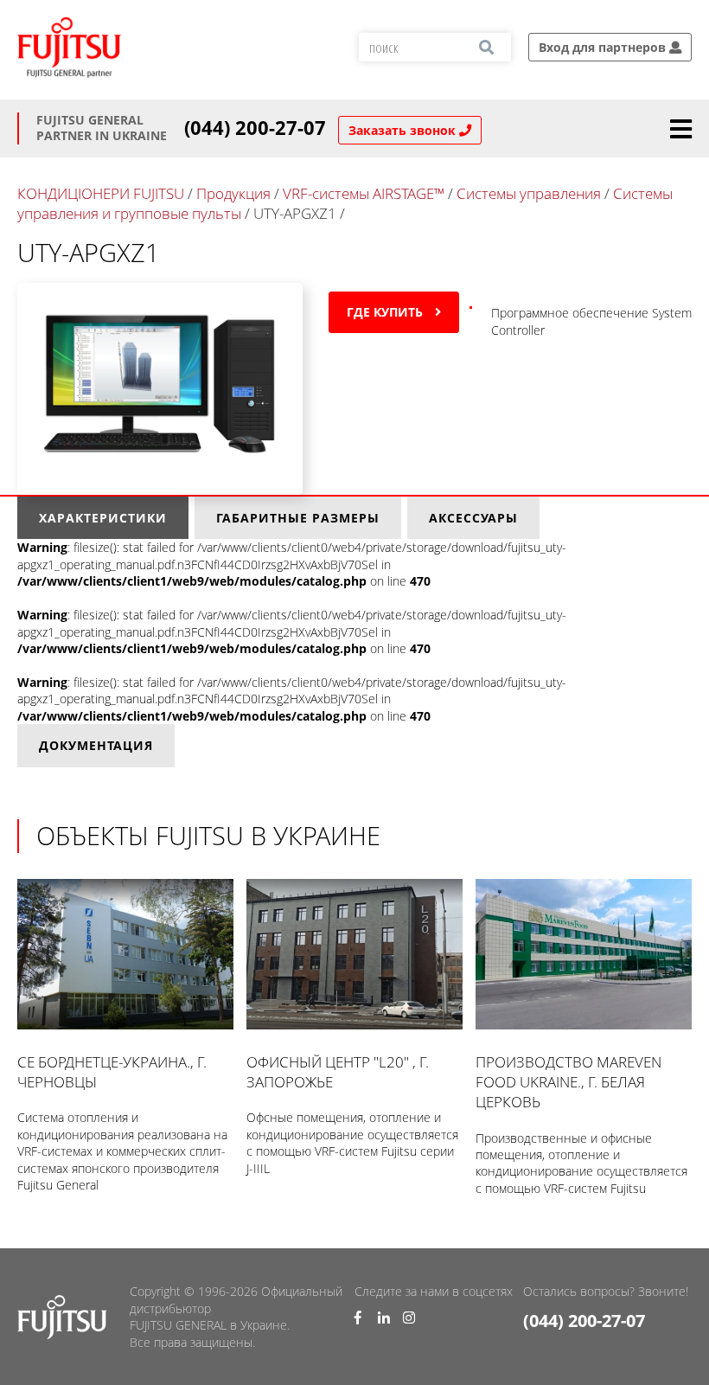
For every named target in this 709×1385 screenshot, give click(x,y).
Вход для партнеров (604, 47)
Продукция (233, 193)
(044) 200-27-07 (255, 128)
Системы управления (529, 193)
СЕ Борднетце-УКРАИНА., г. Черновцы (112, 1072)
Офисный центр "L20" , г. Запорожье (337, 1072)
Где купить (386, 312)
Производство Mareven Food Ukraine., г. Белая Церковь (568, 1082)
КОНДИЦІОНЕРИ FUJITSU (100, 193)
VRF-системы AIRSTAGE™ (363, 193)
